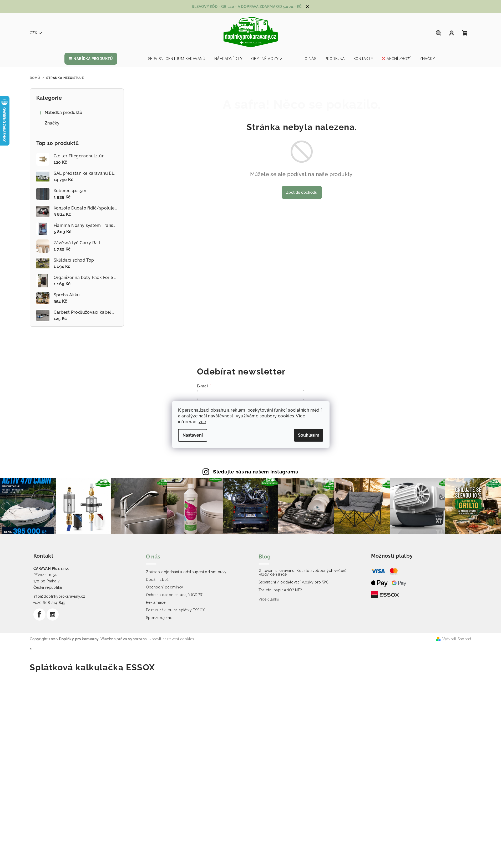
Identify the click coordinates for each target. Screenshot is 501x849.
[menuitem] (90, 59)
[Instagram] (53, 614)
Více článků (269, 599)
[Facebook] (39, 614)
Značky (52, 123)
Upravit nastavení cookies (171, 639)
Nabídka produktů (64, 112)
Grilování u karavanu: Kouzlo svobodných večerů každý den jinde (303, 572)
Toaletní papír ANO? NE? (280, 590)
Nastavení (193, 435)
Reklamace (156, 602)
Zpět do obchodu (301, 192)
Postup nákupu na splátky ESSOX (175, 610)
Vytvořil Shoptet (456, 639)
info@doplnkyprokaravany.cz (59, 596)
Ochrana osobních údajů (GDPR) (175, 595)
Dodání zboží (158, 579)
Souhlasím (308, 435)
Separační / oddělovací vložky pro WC (294, 582)
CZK (33, 33)
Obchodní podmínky (164, 587)
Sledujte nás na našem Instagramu (255, 472)
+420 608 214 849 (49, 603)
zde (202, 421)
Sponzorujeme (159, 618)
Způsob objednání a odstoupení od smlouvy (186, 572)
